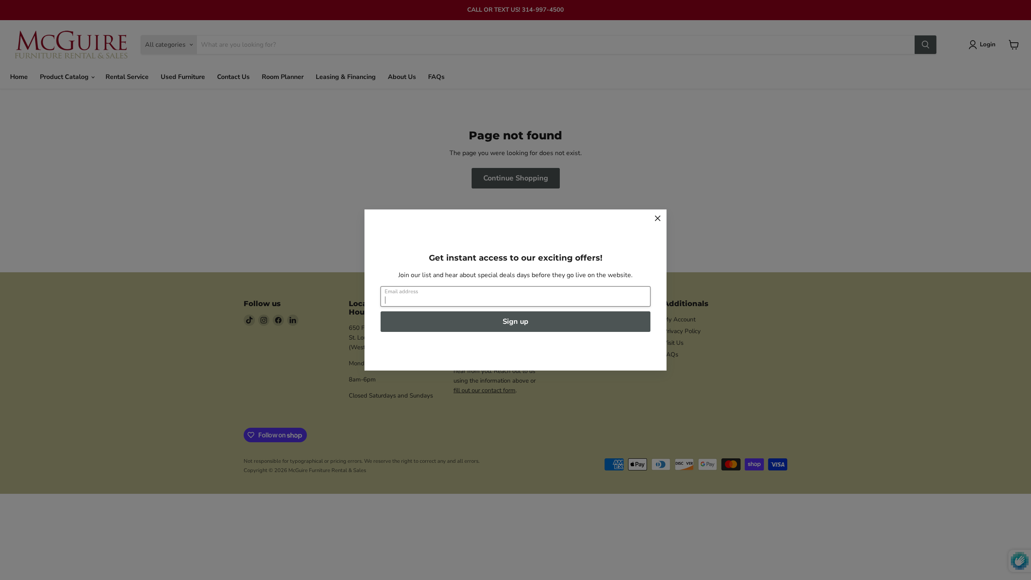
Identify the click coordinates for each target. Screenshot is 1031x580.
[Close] (658, 218)
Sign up (515, 321)
